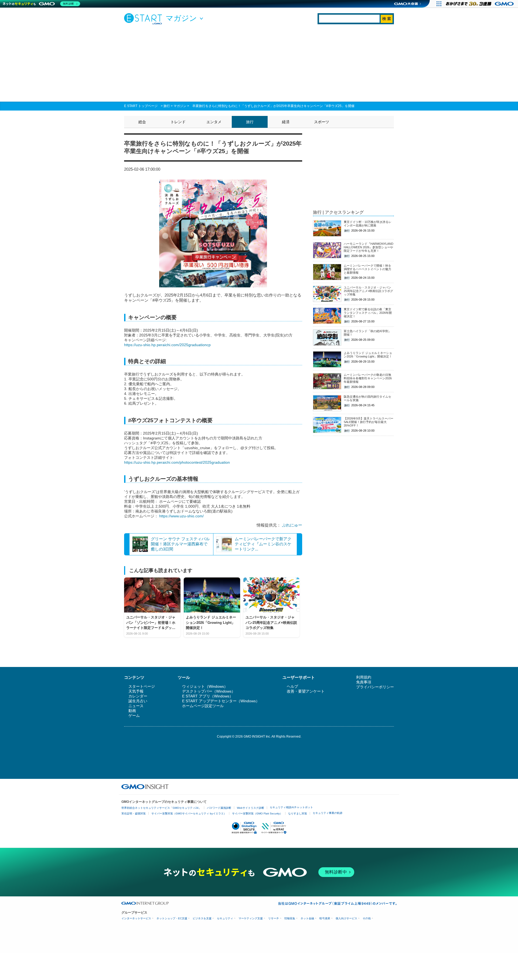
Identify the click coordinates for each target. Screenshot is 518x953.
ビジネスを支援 (202, 918)
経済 (285, 122)
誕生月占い (137, 701)
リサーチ (273, 918)
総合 (142, 122)
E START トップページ (141, 106)
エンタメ (213, 122)
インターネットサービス (136, 918)
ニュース (136, 706)
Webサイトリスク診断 (250, 807)
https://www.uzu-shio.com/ (181, 516)
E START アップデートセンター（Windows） (221, 701)
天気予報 (136, 691)
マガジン (179, 106)
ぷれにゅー (292, 525)
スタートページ (141, 686)
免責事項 (363, 682)
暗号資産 (324, 918)
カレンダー (137, 696)
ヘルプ (292, 686)
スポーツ (321, 122)
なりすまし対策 (297, 813)
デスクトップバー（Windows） (208, 691)
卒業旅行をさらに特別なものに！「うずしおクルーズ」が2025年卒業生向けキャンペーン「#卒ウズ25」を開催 (273, 106)
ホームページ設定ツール (203, 706)
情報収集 (289, 918)
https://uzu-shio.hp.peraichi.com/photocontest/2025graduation (177, 462)
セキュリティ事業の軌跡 (327, 812)
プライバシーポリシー (375, 687)
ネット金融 (307, 918)
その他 (367, 918)
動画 (132, 710)
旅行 (166, 106)
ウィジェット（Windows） (205, 686)
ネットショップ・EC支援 (171, 918)
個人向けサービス (346, 918)
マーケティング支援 (250, 918)
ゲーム (134, 715)
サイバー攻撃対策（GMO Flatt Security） (257, 813)
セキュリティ (225, 918)
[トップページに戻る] (144, 18)
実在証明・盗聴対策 (133, 813)
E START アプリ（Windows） (207, 696)
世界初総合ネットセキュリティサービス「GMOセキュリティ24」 (161, 807)
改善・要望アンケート (306, 691)
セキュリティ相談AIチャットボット (291, 807)
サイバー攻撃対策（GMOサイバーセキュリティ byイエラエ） (188, 813)
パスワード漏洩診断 (219, 807)
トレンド (178, 122)
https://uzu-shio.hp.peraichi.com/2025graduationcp (167, 345)
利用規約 (363, 677)
